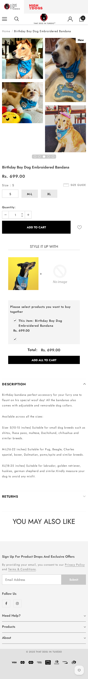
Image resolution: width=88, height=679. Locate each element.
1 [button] (35, 156)
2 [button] (39, 156)
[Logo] (44, 19)
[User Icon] (70, 19)
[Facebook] (6, 603)
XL (49, 194)
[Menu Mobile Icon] (4, 19)
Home (6, 31)
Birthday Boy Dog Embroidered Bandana (40, 323)
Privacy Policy (75, 565)
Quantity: (9, 207)
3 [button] (44, 156)
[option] (22, 81)
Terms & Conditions (22, 569)
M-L (29, 194)
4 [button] (48, 156)
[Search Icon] (16, 19)
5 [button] (53, 156)
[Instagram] (17, 603)
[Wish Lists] (79, 227)
